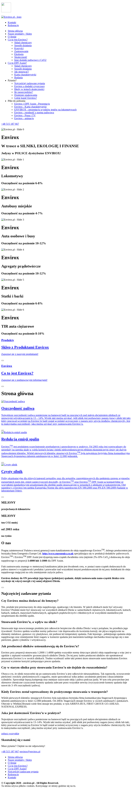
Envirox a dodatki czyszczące (29, 86)
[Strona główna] (11, 17)
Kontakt (12, 22)
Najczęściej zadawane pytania (29, 83)
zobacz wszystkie (10, 733)
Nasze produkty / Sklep (20, 33)
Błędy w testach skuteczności (29, 89)
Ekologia (19, 54)
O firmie (12, 36)
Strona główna (15, 30)
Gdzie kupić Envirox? (25, 98)
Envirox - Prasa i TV (25, 115)
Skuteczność (20, 57)
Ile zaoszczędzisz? (23, 92)
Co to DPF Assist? (17, 63)
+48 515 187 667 (10, 123)
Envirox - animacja (24, 118)
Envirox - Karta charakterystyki (30, 106)
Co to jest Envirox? (18, 39)
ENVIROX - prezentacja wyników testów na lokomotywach (45, 109)
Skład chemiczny (23, 42)
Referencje (13, 25)
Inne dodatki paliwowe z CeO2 (30, 60)
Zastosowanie (21, 51)
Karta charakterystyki (25, 74)
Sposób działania (23, 45)
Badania (18, 77)
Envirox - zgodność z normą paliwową (34, 112)
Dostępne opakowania (25, 95)
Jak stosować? (21, 71)
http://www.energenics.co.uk (57, 553)
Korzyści (19, 48)
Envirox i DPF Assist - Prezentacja (32, 103)
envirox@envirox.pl (30, 751)
